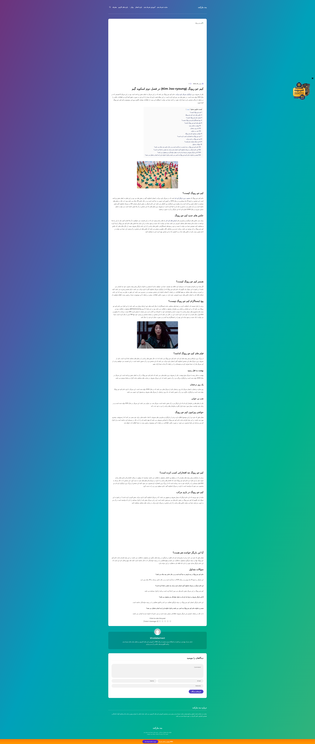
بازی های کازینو (123, 7)
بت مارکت (202, 7)
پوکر (132, 7)
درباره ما (161, 734)
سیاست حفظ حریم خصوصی (153, 734)
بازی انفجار (138, 7)
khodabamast (157, 638)
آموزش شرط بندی (149, 7)
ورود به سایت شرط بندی (150, 741)
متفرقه (114, 7)
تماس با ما (166, 734)
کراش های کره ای (171, 221)
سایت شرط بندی (162, 7)
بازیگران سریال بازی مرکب (183, 94)
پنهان (188, 109)
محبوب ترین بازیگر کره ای (182, 198)
